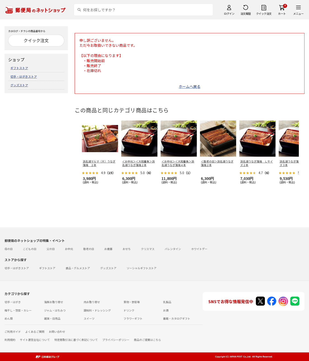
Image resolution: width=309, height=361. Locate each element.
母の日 (9, 249)
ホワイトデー (199, 249)
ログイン (229, 13)
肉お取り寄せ (92, 302)
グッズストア (19, 85)
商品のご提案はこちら (147, 340)
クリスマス (147, 249)
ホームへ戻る (189, 86)
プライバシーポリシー (115, 340)
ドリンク (129, 310)
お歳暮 (108, 249)
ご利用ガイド (13, 331)
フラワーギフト (133, 318)
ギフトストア (19, 68)
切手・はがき (13, 302)
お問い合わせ (57, 331)
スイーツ (89, 318)
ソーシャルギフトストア (142, 268)
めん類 (9, 318)
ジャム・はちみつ (55, 310)
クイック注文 (264, 13)
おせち (127, 249)
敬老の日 (88, 249)
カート (282, 13)
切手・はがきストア (23, 76)
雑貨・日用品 (52, 318)
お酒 (166, 310)
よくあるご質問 (34, 331)
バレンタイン (173, 249)
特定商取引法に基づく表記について (76, 340)
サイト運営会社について (35, 340)
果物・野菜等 (132, 302)
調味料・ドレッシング (97, 310)
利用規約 (10, 340)
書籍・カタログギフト (176, 318)
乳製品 (167, 302)
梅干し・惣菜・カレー (18, 310)
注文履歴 (245, 13)
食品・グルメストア (78, 268)
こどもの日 (29, 249)
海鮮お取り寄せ (53, 302)
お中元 (69, 249)
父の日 (51, 249)
